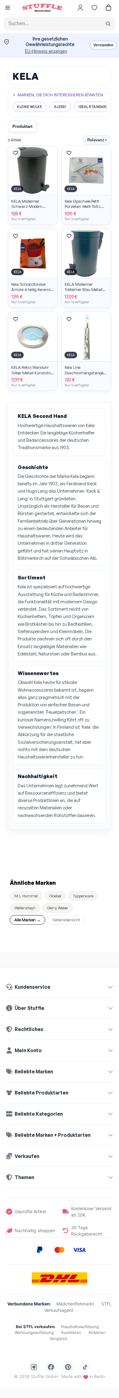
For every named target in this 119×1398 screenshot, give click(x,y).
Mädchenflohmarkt (75, 1303)
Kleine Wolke (29, 107)
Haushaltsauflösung (80, 1326)
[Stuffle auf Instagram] (34, 1367)
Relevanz (97, 140)
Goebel (55, 895)
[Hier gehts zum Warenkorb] (108, 7)
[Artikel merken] (15, 153)
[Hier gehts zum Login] (80, 7)
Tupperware (83, 895)
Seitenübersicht (66, 919)
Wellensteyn (24, 907)
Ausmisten (71, 1332)
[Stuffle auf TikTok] (85, 1367)
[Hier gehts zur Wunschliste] (94, 7)
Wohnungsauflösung (34, 1332)
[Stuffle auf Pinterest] (68, 1367)
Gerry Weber (57, 907)
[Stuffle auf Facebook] (51, 1367)
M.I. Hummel (26, 895)
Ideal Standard (93, 107)
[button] (7, 8)
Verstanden (103, 45)
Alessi (60, 107)
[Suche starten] (108, 23)
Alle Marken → (27, 919)
